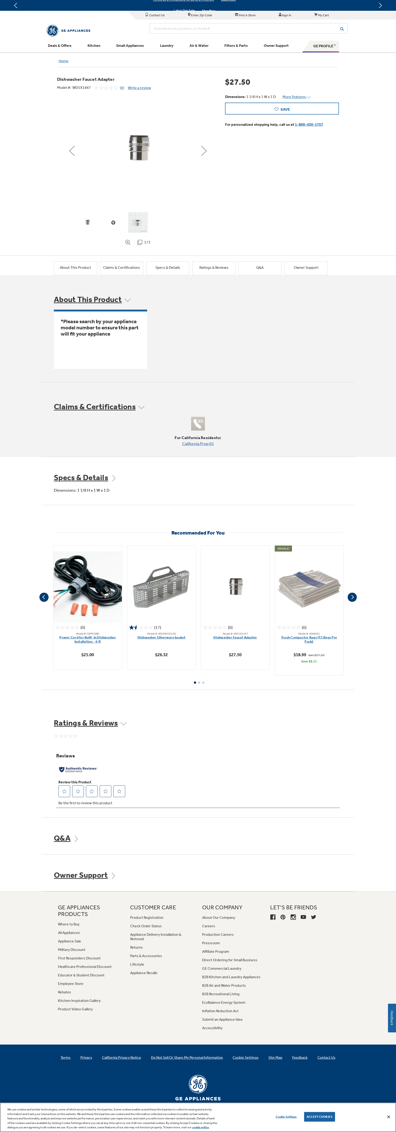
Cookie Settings (286, 1116)
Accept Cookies (320, 1116)
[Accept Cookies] (389, 1117)
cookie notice (200, 1127)
